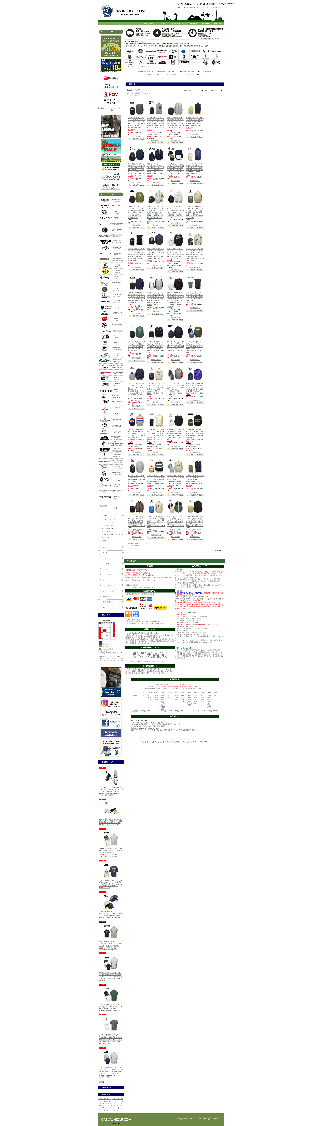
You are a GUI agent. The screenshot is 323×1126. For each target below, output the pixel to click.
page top (218, 550)
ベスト (104, 540)
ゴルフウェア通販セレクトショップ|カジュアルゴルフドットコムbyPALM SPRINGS (206, 4)
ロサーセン (112, 1101)
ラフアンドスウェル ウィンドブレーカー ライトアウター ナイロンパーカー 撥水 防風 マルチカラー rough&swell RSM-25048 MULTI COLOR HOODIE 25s (175, 389)
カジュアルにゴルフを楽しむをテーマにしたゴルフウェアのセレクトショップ (201, 7)
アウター (106, 516)
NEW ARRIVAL (108, 602)
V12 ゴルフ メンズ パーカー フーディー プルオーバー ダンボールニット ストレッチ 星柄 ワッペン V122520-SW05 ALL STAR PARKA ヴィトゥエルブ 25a (155, 169)
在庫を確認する (137, 136)
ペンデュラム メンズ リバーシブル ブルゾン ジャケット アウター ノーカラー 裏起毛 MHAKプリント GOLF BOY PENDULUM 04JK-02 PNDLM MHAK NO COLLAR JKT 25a (155, 212)
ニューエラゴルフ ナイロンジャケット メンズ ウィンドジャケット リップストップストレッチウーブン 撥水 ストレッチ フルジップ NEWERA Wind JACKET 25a (175, 346)
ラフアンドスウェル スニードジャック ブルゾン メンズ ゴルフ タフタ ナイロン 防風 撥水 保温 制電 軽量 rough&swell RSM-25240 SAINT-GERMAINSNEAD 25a (156, 298)
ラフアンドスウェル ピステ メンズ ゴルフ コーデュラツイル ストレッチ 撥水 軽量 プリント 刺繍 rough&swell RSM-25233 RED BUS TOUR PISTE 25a (156, 389)
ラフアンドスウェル (104, 1099)
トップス (106, 547)
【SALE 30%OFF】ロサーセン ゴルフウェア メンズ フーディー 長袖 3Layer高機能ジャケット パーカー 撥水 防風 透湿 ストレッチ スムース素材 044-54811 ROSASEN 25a (136, 389)
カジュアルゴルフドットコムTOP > (137, 66)
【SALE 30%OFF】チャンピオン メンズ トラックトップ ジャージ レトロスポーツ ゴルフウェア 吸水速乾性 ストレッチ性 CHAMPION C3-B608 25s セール (136, 435)
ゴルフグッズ (107, 586)
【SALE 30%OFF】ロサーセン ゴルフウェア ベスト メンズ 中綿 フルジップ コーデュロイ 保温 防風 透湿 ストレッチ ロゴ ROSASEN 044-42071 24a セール (155, 435)
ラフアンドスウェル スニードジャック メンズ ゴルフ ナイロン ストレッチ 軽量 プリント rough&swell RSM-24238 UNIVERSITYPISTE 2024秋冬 (156, 522)
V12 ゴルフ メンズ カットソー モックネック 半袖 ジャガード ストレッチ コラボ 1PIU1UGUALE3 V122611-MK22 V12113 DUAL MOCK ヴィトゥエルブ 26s (111, 945)
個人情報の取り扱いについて (185, 1118)
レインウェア (106, 537)
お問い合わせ (193, 24)
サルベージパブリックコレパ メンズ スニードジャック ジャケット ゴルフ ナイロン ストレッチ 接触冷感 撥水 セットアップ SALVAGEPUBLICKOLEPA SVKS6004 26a (136, 123)
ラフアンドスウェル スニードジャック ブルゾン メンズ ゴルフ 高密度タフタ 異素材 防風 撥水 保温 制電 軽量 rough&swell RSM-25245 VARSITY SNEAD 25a (136, 254)
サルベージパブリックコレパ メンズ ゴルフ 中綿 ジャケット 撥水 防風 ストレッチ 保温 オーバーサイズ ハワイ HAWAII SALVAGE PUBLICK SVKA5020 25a (136, 212)
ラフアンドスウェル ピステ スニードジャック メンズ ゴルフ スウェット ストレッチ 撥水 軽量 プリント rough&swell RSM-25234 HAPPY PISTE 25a (195, 346)
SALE (104, 607)
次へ (131, 95)
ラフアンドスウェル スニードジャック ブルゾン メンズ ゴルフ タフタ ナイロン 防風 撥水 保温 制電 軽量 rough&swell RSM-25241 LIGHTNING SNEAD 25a (195, 212)
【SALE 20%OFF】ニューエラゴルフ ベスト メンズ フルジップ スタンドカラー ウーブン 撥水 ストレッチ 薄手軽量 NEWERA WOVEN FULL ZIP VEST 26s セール (156, 123)
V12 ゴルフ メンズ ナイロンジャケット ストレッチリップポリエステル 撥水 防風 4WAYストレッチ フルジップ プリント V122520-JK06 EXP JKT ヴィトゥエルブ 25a (136, 169)
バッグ (105, 569)
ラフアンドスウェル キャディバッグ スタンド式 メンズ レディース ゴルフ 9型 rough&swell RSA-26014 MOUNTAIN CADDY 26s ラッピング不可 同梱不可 (111, 791)
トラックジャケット (108, 526)
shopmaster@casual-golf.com (148, 728)
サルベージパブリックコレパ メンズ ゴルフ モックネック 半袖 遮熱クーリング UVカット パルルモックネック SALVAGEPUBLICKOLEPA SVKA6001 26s (111, 884)
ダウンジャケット (107, 528)
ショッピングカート (148, 24)
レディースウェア (109, 591)
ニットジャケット (172, 75)
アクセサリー (107, 580)
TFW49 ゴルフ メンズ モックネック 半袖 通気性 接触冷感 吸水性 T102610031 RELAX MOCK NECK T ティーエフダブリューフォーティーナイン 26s (110, 976)
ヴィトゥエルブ (116, 1106)
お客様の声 (205, 24)
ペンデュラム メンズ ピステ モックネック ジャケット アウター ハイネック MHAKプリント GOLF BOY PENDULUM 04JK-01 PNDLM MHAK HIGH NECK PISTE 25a (195, 254)
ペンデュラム (115, 1110)
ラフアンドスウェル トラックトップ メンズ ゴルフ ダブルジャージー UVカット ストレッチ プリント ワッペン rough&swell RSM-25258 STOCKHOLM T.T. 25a (156, 346)
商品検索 (103, 506)
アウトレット (107, 596)
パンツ (105, 558)
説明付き (129, 90)
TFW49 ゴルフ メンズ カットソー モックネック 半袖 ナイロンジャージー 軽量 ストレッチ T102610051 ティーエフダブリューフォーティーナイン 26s (110, 852)
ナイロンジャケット (108, 531)
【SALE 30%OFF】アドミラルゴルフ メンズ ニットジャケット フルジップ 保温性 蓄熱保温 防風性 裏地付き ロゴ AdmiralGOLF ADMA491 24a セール (194, 435)
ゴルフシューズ (108, 575)
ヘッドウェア (107, 564)
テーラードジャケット (109, 523)
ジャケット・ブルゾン (146, 71)
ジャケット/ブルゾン (109, 520)
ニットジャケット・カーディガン (112, 534)
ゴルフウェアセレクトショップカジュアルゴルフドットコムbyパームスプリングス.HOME (175, 742)
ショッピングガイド (177, 24)
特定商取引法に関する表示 (203, 1118)
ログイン (162, 24)
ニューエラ (115, 1108)
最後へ (137, 95)
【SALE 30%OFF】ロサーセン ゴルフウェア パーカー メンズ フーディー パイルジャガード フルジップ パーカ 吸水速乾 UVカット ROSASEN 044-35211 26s (175, 123)
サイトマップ (218, 24)
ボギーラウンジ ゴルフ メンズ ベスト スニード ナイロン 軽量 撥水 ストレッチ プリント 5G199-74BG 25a (194, 297)
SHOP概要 (217, 1118)
